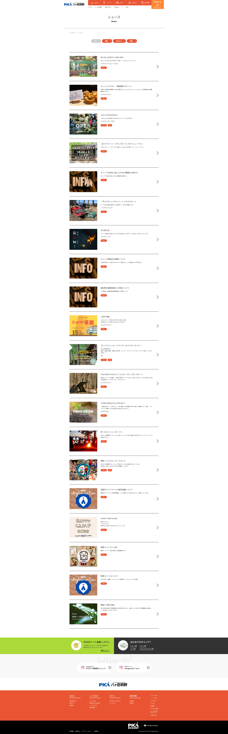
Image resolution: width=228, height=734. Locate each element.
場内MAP (132, 703)
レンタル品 (153, 700)
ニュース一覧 (154, 698)
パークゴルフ (113, 703)
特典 (131, 41)
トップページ (72, 32)
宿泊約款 (96, 731)
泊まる (72, 696)
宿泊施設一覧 (72, 701)
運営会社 (78, 731)
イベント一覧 (154, 695)
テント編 (132, 649)
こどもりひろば (93, 705)
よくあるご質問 (154, 708)
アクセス (90, 7)
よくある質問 (98, 7)
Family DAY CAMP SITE (115, 701)
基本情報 (133, 696)
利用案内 (132, 701)
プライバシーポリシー (87, 731)
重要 (106, 41)
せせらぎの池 (93, 701)
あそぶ (112, 696)
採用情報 (71, 731)
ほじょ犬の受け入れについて (154, 711)
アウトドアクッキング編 (146, 649)
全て (95, 41)
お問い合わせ (108, 7)
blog (127, 7)
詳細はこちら (104, 650)
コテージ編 (143, 646)
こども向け (94, 696)
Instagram (116, 7)
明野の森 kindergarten (95, 703)
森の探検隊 (92, 707)
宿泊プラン (72, 703)
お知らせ (119, 41)
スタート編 (133, 646)
